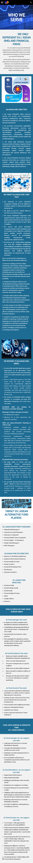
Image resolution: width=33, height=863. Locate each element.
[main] (16, 17)
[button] (2, 2)
